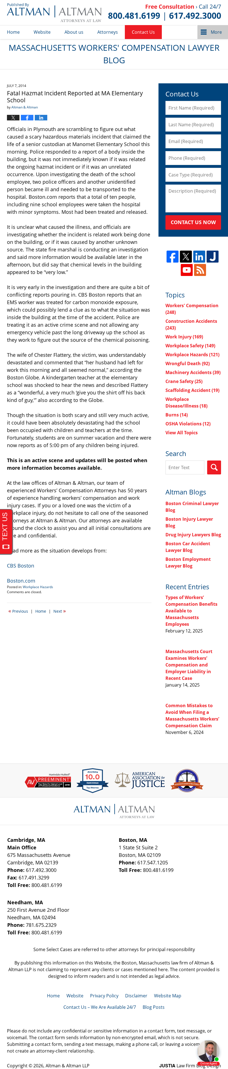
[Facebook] (173, 257)
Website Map (167, 996)
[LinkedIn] (199, 257)
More (216, 32)
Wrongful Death (187, 363)
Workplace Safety (190, 346)
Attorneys (107, 32)
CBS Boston (20, 565)
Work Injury (184, 337)
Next (59, 610)
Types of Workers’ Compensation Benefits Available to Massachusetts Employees (191, 610)
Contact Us (143, 32)
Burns (176, 415)
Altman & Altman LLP (68, 1066)
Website (42, 32)
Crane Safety (183, 381)
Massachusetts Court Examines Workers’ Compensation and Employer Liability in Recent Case (188, 664)
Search (214, 467)
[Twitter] (186, 257)
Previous (18, 610)
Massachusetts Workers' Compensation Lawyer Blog (54, 13)
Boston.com (21, 580)
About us (74, 32)
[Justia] (213, 257)
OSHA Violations (187, 424)
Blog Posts (154, 1007)
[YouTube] (187, 270)
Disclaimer (136, 996)
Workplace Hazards (38, 587)
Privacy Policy (104, 996)
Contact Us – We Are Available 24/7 (99, 1007)
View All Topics (181, 433)
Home (13, 32)
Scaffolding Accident (192, 390)
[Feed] (200, 270)
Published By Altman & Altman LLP (164, 12)
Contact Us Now (193, 222)
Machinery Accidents (192, 372)
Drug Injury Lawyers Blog (193, 535)
